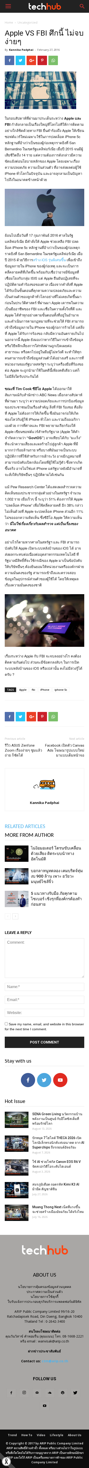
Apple (23, 689)
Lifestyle (56, 1435)
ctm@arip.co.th (55, 1361)
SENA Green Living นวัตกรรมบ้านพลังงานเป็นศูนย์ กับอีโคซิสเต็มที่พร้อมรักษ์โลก (57, 1118)
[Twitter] (75, 1393)
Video (41, 1435)
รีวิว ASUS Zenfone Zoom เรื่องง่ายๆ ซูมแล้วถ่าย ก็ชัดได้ (23, 750)
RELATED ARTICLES (25, 826)
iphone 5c (61, 689)
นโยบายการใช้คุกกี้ (44, 1296)
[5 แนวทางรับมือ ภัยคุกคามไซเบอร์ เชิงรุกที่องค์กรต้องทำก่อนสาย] (16, 899)
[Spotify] (62, 1393)
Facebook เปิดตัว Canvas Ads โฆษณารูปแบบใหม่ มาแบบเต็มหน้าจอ (64, 750)
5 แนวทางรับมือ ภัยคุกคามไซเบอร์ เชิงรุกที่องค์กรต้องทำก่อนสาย (56, 899)
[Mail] (37, 1393)
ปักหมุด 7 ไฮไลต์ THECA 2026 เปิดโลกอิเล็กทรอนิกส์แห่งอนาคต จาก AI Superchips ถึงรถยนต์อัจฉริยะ (58, 1142)
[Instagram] (24, 1393)
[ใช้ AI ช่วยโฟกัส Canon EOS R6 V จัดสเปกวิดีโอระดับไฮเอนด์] (16, 1167)
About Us (74, 1435)
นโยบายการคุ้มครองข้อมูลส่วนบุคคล (44, 1286)
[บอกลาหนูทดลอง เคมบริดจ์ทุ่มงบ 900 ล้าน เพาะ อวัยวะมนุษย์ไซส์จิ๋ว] (16, 876)
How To (26, 1435)
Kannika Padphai (21, 49)
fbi (33, 689)
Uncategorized (27, 23)
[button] (82, 6)
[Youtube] (44, 1406)
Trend (12, 1435)
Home (9, 23)
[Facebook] (11, 1393)
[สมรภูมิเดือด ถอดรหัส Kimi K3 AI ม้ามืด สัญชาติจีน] (16, 1190)
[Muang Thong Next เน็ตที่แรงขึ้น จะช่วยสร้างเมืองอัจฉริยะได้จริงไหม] (16, 1213)
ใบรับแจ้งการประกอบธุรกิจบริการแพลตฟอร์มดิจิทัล (44, 1301)
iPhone (44, 689)
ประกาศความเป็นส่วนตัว (45, 1291)
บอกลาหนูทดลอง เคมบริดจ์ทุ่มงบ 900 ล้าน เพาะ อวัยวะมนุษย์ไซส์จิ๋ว (57, 876)
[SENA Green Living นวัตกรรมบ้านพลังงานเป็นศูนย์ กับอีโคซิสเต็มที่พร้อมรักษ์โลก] (16, 1120)
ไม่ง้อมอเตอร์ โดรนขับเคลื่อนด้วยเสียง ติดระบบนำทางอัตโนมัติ (56, 853)
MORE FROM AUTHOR (29, 835)
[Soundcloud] (50, 1393)
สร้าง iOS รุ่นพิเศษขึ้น (49, 259)
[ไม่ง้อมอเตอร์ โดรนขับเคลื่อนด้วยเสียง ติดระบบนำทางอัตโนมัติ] (16, 853)
